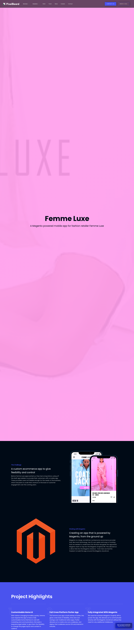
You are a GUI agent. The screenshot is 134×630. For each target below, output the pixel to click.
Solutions (35, 4)
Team (50, 4)
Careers (63, 4)
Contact (70, 4)
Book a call (123, 3)
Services (25, 4)
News (56, 4)
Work (44, 4)
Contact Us (110, 3)
